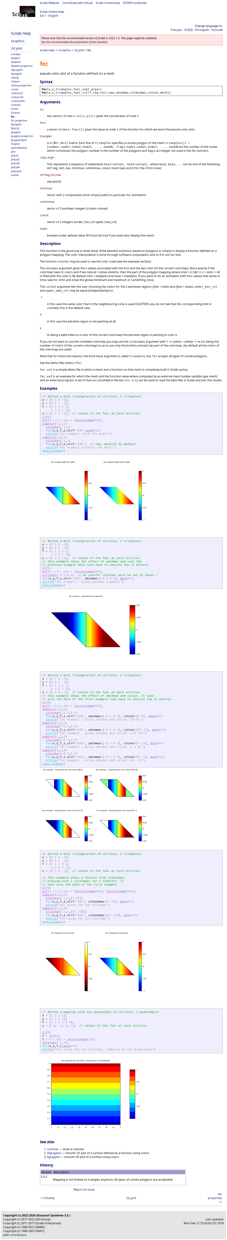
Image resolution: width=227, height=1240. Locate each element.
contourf (16, 105)
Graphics (17, 41)
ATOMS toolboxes (135, 3)
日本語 (188, 30)
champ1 (15, 81)
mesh (90, 430)
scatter (15, 175)
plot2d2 (15, 159)
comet (14, 89)
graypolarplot (19, 140)
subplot (48, 423)
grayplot (16, 132)
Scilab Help (21, 33)
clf (45, 416)
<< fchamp (47, 1198)
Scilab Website (49, 3)
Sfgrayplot (17, 69)
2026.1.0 (114, 38)
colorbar (63, 261)
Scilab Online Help (52, 12)
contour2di (17, 97)
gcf (45, 420)
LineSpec (16, 54)
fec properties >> (215, 1198)
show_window (52, 451)
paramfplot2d (19, 147)
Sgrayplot (16, 73)
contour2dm (18, 101)
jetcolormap (84, 420)
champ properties (21, 85)
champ (15, 77)
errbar (14, 108)
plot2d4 (15, 167)
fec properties (19, 120)
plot (13, 151)
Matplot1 (16, 62)
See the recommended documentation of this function (74, 42)
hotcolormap (85, 891)
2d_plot (16, 48)
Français (176, 30)
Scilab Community (108, 3)
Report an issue (84, 1189)
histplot (15, 144)
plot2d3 (15, 163)
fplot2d (15, 128)
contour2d (17, 93)
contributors (18, 1235)
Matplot (15, 58)
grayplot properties (22, 136)
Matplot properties (22, 66)
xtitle (51, 433)
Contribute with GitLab (77, 3)
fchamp (15, 112)
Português (202, 30)
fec (13, 116)
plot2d (14, 155)
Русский (217, 30)
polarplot (16, 171)
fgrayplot (16, 124)
